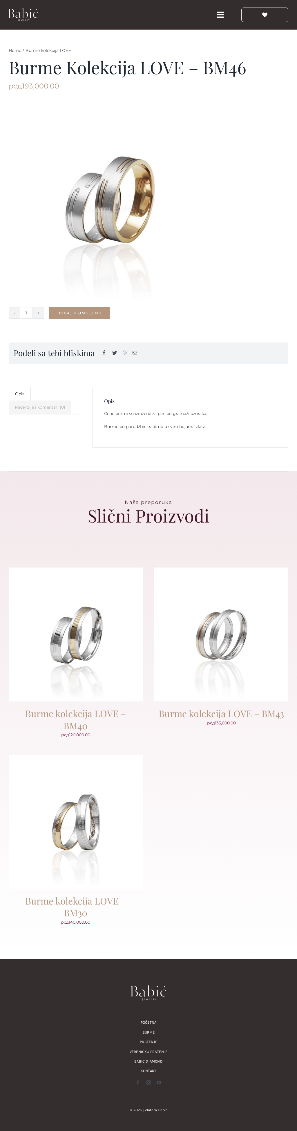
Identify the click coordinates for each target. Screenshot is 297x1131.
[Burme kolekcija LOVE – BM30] (76, 758)
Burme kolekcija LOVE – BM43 (221, 713)
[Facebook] (104, 353)
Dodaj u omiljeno (79, 313)
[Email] (135, 353)
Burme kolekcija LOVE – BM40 (75, 719)
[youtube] (159, 1082)
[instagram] (148, 1082)
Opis (19, 393)
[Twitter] (114, 353)
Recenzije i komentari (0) (40, 407)
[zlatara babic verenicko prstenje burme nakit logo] (23, 10)
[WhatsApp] (125, 353)
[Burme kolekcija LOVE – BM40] (76, 571)
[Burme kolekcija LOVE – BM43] (221, 571)
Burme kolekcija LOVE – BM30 (75, 906)
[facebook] (138, 1082)
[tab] (20, 394)
